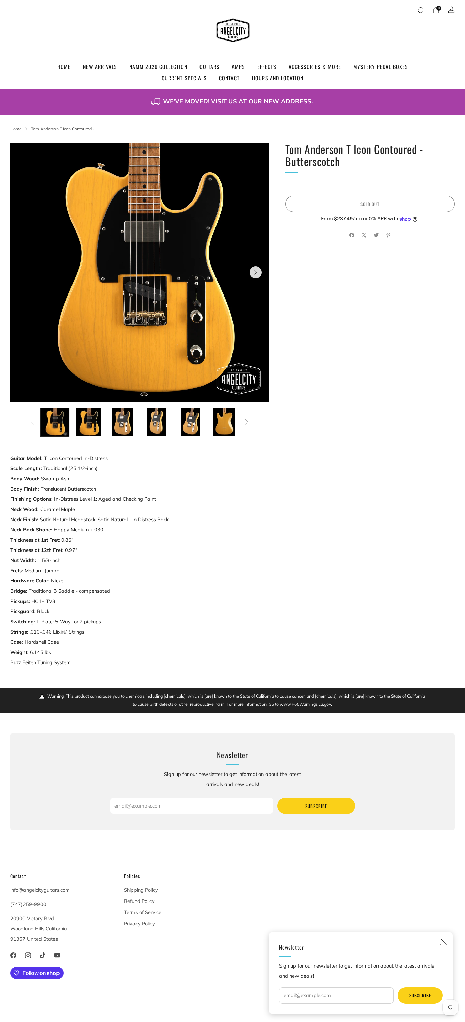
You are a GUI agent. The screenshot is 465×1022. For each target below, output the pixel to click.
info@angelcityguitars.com (40, 890)
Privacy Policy (139, 924)
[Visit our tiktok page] (42, 955)
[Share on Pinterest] (388, 235)
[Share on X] (364, 235)
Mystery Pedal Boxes (380, 67)
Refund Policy (139, 901)
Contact (229, 78)
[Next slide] (255, 272)
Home (64, 67)
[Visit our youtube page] (57, 955)
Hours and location (277, 78)
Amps (238, 67)
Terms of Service (142, 912)
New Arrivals (100, 67)
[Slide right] (247, 422)
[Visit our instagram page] (27, 955)
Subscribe (420, 995)
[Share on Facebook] (351, 235)
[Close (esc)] (443, 941)
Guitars (209, 67)
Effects (266, 67)
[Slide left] (32, 422)
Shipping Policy (141, 890)
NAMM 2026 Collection (158, 67)
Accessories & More (315, 67)
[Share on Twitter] (376, 235)
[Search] (420, 10)
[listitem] (232, 102)
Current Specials (184, 78)
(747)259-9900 (28, 904)
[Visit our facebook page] (13, 955)
